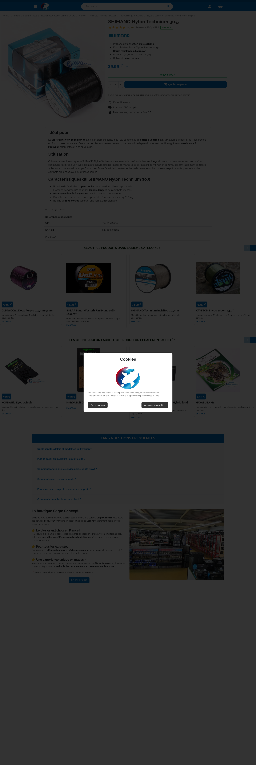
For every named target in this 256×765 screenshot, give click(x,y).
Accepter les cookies (154, 405)
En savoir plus (98, 405)
